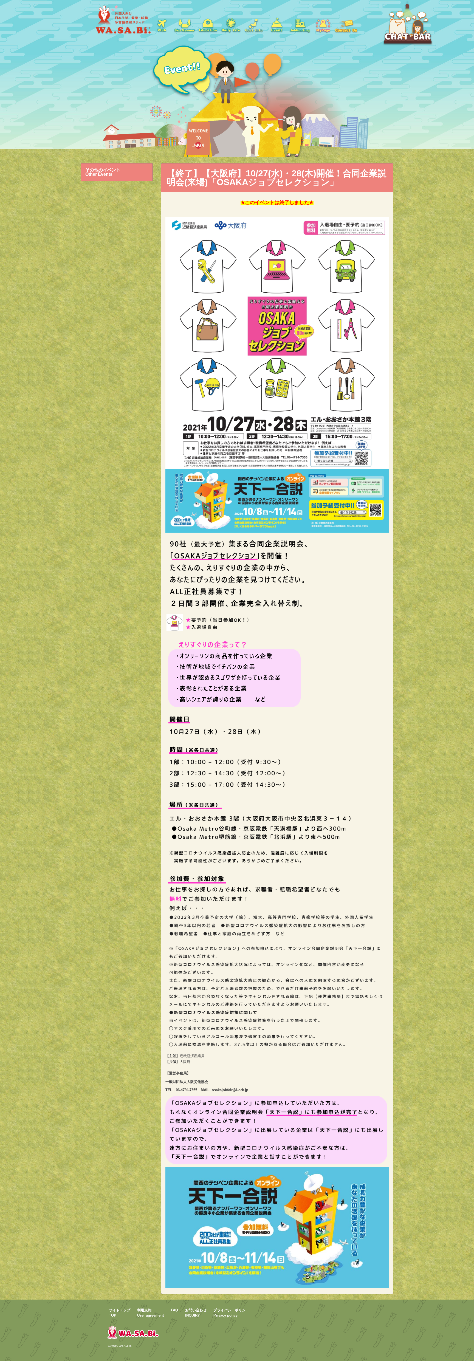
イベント (276, 24)
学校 (207, 24)
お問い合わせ (346, 24)
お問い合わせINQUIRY (196, 1312)
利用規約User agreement (150, 1312)
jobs (299, 24)
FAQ (174, 1310)
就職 (184, 24)
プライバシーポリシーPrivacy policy (231, 1312)
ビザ (161, 24)
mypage (323, 24)
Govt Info (253, 24)
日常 (230, 24)
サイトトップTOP (119, 1312)
